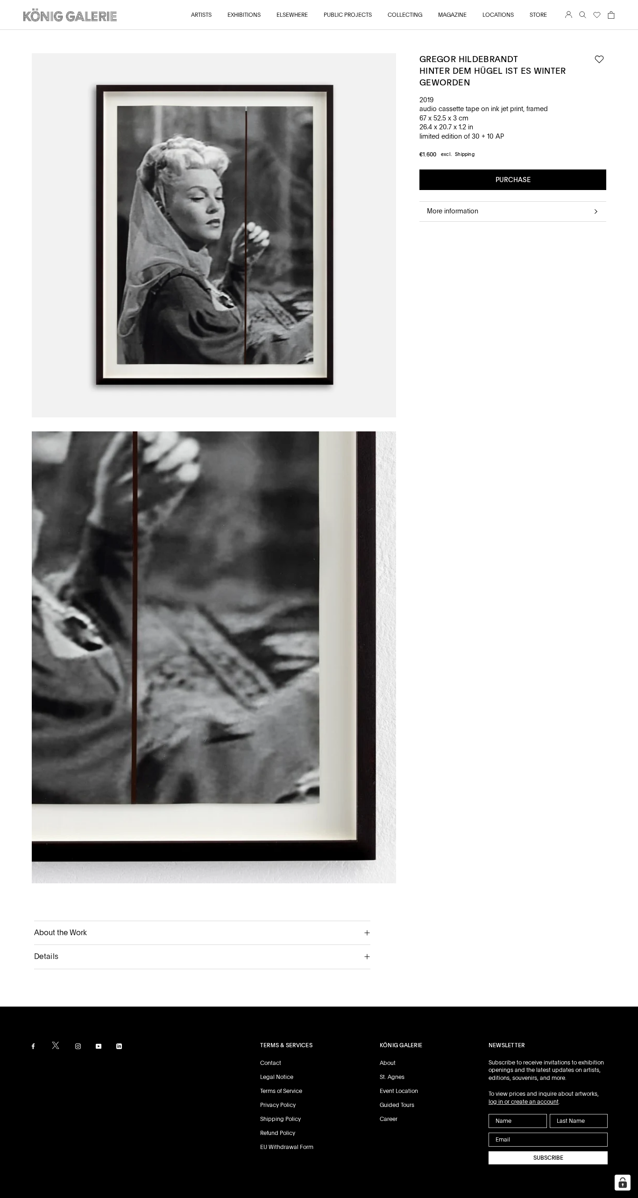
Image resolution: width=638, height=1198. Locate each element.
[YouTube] (98, 1046)
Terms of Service (281, 1091)
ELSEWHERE (292, 15)
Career (388, 1119)
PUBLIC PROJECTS (348, 15)
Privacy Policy (278, 1105)
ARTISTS (201, 15)
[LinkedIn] (119, 1046)
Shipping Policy (280, 1119)
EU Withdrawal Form (286, 1147)
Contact (270, 1063)
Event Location (399, 1091)
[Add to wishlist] (599, 59)
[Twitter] (55, 1045)
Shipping (465, 154)
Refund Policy (277, 1133)
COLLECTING (405, 15)
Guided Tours (397, 1105)
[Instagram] (78, 1046)
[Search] (582, 15)
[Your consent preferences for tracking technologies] (623, 1183)
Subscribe (548, 1158)
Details (46, 956)
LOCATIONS (498, 15)
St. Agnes (392, 1077)
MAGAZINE (452, 15)
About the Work (60, 932)
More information (452, 211)
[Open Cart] (611, 15)
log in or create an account (524, 1102)
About (388, 1063)
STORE (538, 15)
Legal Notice (276, 1077)
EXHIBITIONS (244, 15)
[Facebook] (33, 1046)
